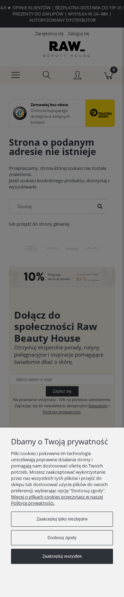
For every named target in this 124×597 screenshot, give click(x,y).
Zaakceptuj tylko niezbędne (62, 519)
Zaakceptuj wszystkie (62, 556)
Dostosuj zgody (62, 537)
